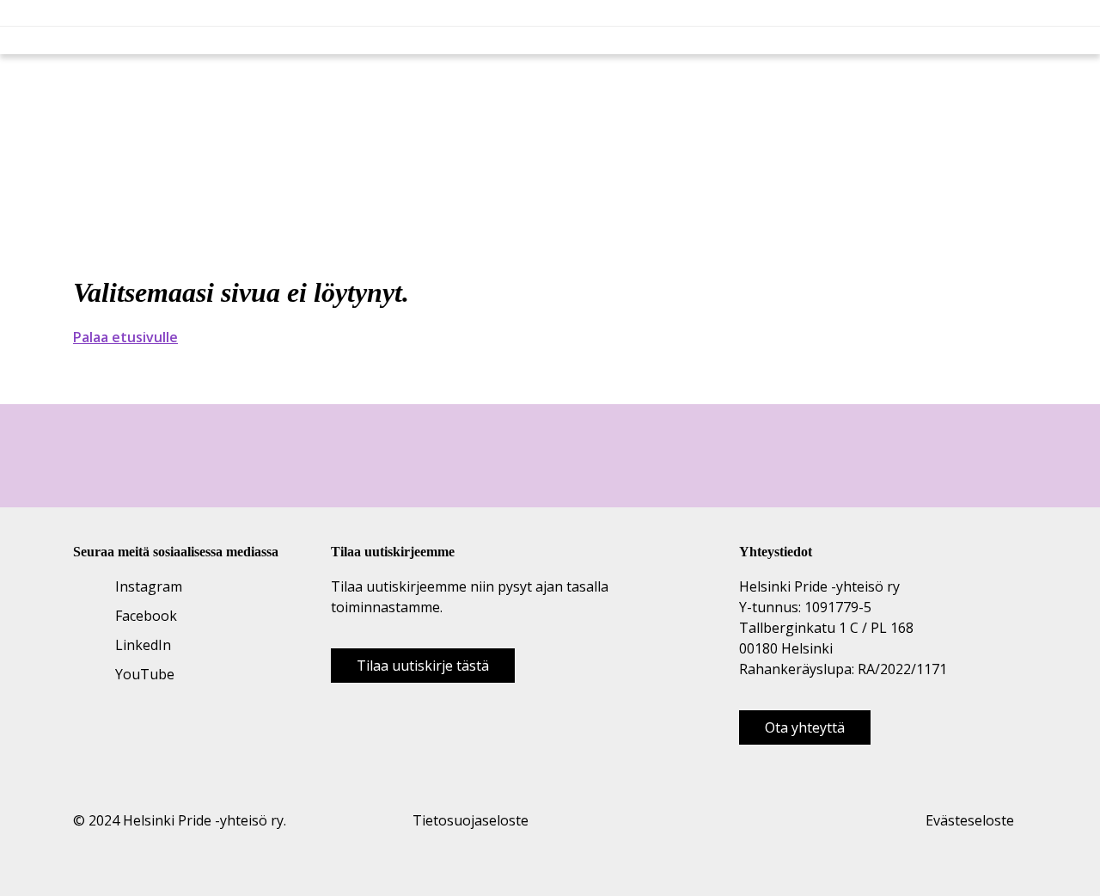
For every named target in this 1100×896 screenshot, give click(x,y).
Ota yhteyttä (805, 727)
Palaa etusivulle (125, 337)
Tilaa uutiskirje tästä (423, 665)
